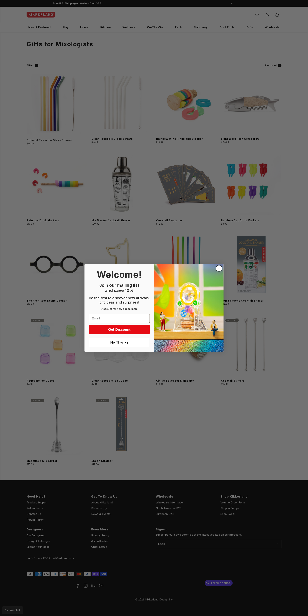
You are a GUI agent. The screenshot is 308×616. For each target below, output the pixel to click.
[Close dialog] (219, 268)
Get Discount (119, 329)
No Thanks (119, 342)
